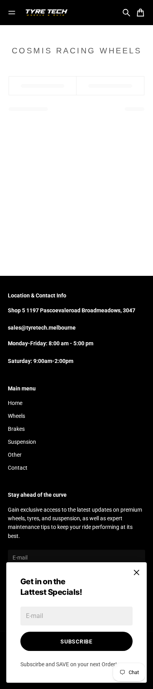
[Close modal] (136, 572)
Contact (17, 468)
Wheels (16, 416)
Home (15, 403)
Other (15, 455)
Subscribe (76, 641)
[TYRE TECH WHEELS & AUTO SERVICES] (46, 12)
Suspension (22, 442)
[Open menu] (12, 12)
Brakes (16, 429)
